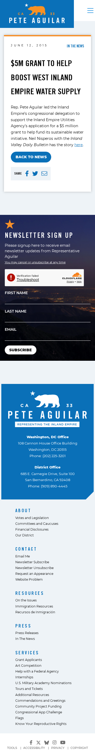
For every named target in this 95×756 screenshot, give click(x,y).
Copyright (79, 748)
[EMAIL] (44, 173)
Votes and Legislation (32, 518)
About (23, 510)
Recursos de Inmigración (35, 612)
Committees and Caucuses (36, 523)
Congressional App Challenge (38, 712)
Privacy (57, 748)
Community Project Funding (38, 706)
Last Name (15, 311)
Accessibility (34, 748)
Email (10, 329)
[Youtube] (62, 742)
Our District (24, 535)
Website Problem (29, 579)
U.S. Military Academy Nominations (43, 683)
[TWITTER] (35, 173)
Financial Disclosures (32, 529)
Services (27, 652)
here (78, 144)
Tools (12, 748)
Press (23, 626)
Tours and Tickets (29, 688)
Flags (19, 718)
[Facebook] (31, 742)
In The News (25, 638)
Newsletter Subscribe (32, 562)
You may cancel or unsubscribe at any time (35, 262)
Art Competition (28, 665)
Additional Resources (32, 695)
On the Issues (26, 600)
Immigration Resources (34, 606)
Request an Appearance (34, 573)
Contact (26, 549)
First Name (16, 292)
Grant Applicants (28, 660)
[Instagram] (54, 742)
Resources (29, 593)
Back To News (31, 156)
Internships (24, 677)
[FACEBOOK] (27, 173)
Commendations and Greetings (40, 700)
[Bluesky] (46, 741)
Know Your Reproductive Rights (40, 724)
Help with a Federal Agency (37, 671)
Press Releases (27, 633)
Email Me (22, 556)
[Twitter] (38, 741)
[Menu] (90, 10)
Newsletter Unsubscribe (34, 568)
